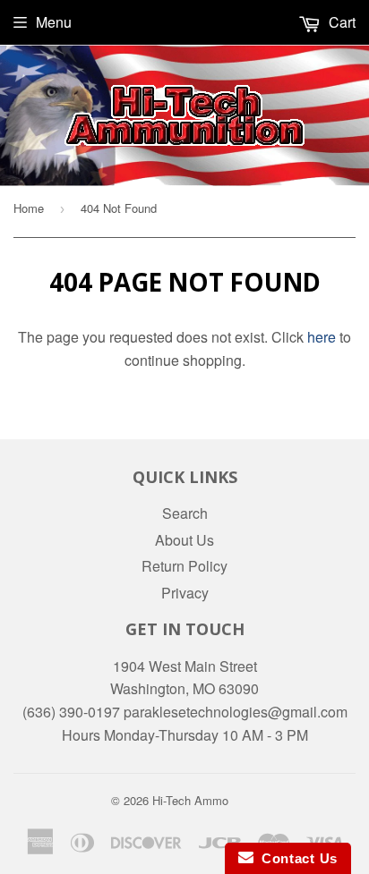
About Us (184, 540)
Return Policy (184, 566)
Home (28, 207)
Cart (340, 22)
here (321, 337)
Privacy (185, 592)
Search (185, 513)
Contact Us (295, 858)
